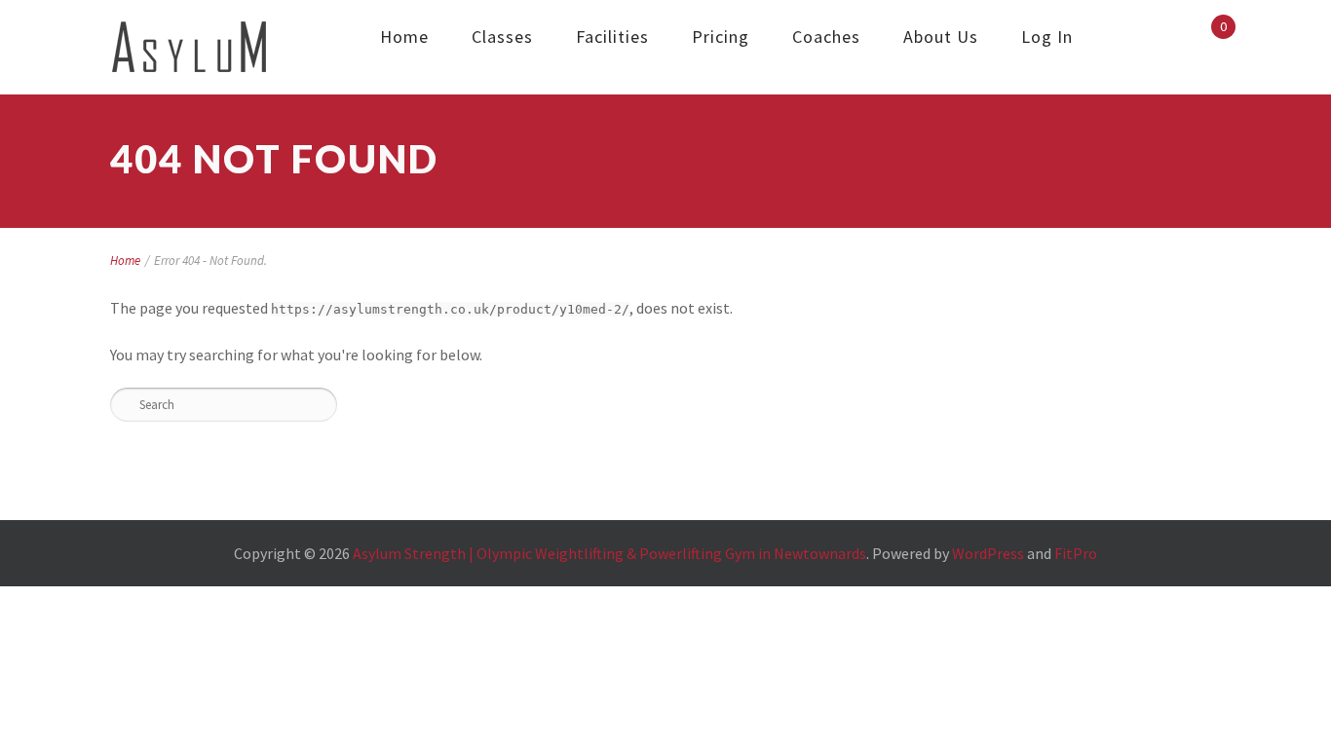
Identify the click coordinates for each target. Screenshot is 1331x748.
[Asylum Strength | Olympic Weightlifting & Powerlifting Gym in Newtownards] (189, 47)
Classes (502, 36)
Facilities (612, 36)
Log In (1047, 36)
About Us (940, 36)
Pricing (720, 36)
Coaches (826, 36)
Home (404, 36)
